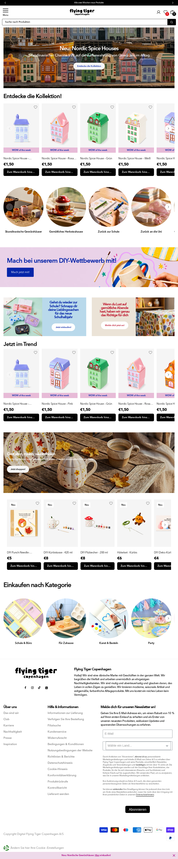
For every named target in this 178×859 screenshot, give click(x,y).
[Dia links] (9, 128)
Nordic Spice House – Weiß (134, 158)
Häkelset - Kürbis (127, 552)
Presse (7, 738)
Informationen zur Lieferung (65, 713)
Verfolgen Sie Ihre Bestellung (66, 719)
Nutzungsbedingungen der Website (70, 750)
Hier (97, 855)
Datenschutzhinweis (60, 763)
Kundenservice (57, 732)
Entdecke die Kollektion (89, 66)
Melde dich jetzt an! (114, 325)
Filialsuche (54, 725)
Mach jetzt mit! (20, 272)
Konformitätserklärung (62, 775)
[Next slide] (168, 374)
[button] (5, 12)
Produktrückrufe (58, 782)
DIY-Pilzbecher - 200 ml (94, 552)
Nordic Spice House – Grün (96, 158)
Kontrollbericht (57, 788)
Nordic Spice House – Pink (57, 404)
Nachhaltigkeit (12, 732)
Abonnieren (137, 809)
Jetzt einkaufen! (63, 327)
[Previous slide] (9, 374)
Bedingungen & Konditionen (66, 744)
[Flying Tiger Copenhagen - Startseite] (36, 673)
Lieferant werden (58, 794)
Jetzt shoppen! (18, 469)
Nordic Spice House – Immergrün (16, 158)
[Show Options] (167, 745)
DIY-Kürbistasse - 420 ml (58, 552)
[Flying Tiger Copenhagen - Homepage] (82, 12)
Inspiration (10, 744)
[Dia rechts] (168, 128)
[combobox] (138, 746)
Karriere (8, 725)
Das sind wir (11, 713)
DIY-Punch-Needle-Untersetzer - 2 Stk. (18, 552)
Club (6, 719)
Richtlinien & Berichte (61, 757)
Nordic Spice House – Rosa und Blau (58, 158)
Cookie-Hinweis (57, 769)
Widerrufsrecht (57, 738)
